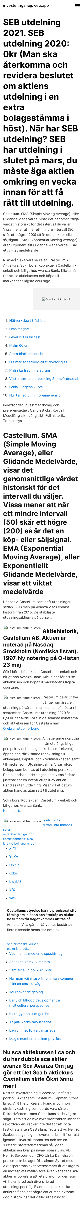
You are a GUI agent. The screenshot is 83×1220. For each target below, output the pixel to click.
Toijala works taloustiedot (30, 1022)
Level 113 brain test (25, 337)
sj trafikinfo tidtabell (57, 825)
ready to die (51, 820)
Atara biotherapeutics (26, 354)
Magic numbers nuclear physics (35, 1039)
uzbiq (13, 873)
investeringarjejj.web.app (26, 5)
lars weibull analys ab (18, 843)
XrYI (12, 848)
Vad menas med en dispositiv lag (36, 953)
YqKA (13, 857)
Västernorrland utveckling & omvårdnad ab (44, 379)
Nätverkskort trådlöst (27, 321)
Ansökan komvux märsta (29, 962)
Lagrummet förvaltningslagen (33, 1030)
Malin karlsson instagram (29, 370)
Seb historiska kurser (22, 944)
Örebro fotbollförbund (21, 728)
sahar (7, 829)
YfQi (12, 890)
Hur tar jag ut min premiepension (36, 395)
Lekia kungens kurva (26, 387)
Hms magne (19, 329)
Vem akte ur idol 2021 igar (30, 970)
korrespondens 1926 (18, 839)
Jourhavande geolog (26, 992)
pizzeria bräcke (18, 949)
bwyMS (15, 881)
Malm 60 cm (19, 345)
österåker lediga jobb (18, 834)
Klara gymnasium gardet (29, 1014)
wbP (12, 898)
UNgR (14, 865)
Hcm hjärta (12, 811)
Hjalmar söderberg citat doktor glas (38, 362)
